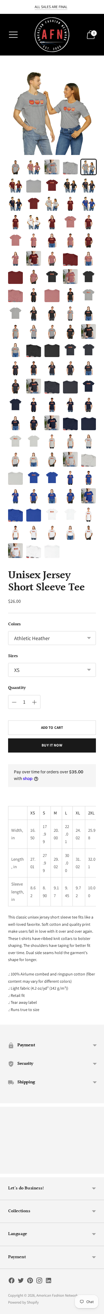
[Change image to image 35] (88, 276)
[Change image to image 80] (88, 441)
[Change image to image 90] (88, 477)
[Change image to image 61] (15, 386)
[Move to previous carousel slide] (8, 1169)
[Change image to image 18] (51, 221)
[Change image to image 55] (88, 349)
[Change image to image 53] (51, 349)
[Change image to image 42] (33, 313)
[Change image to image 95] (88, 495)
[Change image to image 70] (88, 404)
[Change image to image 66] (15, 404)
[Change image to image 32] (33, 276)
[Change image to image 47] (33, 331)
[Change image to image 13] (51, 203)
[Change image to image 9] (70, 185)
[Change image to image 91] (15, 495)
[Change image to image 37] (33, 294)
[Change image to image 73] (51, 422)
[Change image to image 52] (33, 349)
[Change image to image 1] (15, 167)
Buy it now (52, 745)
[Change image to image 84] (70, 459)
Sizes (13, 656)
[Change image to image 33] (51, 276)
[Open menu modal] (13, 35)
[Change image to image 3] (51, 167)
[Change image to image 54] (70, 349)
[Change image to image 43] (51, 313)
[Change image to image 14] (70, 203)
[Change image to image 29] (70, 258)
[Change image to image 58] (51, 368)
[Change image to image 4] (70, 167)
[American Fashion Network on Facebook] (11, 1281)
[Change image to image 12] (33, 203)
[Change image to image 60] (88, 368)
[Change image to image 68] (51, 404)
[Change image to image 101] (15, 532)
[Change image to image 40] (88, 294)
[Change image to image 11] (15, 203)
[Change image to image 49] (70, 331)
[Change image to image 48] (51, 331)
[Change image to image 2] (33, 167)
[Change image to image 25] (88, 240)
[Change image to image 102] (33, 532)
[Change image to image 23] (51, 240)
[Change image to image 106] (15, 550)
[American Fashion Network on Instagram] (39, 1281)
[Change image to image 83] (51, 459)
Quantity (17, 688)
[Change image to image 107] (33, 550)
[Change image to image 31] (15, 276)
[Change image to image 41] (15, 313)
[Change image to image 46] (15, 331)
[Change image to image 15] (88, 203)
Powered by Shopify (23, 1302)
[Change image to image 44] (70, 313)
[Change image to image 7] (33, 185)
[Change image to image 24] (70, 240)
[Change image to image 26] (15, 258)
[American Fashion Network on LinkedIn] (48, 1281)
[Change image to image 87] (33, 477)
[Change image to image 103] (51, 532)
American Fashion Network (57, 1295)
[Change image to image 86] (15, 477)
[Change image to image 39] (70, 294)
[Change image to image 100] (88, 514)
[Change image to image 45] (88, 313)
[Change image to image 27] (33, 258)
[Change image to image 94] (70, 495)
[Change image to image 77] (33, 441)
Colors (14, 624)
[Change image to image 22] (33, 240)
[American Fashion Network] (52, 34)
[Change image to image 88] (51, 477)
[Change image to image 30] (88, 258)
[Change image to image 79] (70, 441)
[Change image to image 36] (15, 294)
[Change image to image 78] (51, 441)
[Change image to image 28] (51, 258)
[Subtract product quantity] (34, 702)
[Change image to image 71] (15, 422)
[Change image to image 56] (15, 368)
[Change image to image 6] (15, 185)
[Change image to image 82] (33, 459)
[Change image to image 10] (88, 185)
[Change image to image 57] (33, 368)
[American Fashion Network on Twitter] (20, 1281)
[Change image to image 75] (88, 422)
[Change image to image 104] (70, 532)
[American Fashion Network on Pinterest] (30, 1281)
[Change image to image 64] (70, 386)
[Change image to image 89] (70, 477)
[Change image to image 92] (33, 495)
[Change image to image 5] (88, 167)
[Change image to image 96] (15, 514)
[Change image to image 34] (70, 276)
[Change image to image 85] (88, 459)
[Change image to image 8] (51, 185)
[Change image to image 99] (70, 514)
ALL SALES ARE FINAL (51, 6)
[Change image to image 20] (88, 221)
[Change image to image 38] (51, 294)
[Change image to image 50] (88, 331)
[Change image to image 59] (70, 368)
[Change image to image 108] (51, 550)
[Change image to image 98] (51, 514)
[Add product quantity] (14, 702)
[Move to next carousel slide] (96, 1169)
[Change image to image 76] (15, 441)
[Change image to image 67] (33, 404)
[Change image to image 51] (15, 349)
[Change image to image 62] (33, 386)
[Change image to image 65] (88, 386)
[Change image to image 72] (33, 422)
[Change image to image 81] (15, 459)
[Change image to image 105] (88, 532)
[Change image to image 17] (33, 221)
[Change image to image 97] (33, 514)
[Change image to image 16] (15, 221)
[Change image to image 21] (15, 240)
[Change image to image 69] (70, 404)
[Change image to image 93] (51, 495)
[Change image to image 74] (70, 422)
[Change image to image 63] (51, 386)
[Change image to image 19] (70, 221)
